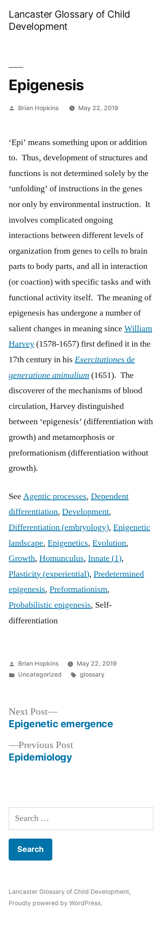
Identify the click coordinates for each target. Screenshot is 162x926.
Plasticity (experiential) (49, 573)
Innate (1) (105, 558)
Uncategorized (40, 674)
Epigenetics (68, 542)
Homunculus (61, 558)
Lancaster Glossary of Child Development (69, 891)
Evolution (109, 542)
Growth (22, 558)
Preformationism (78, 589)
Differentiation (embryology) (59, 527)
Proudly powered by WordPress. (55, 903)
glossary (92, 674)
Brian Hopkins (38, 108)
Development (85, 511)
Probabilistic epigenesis (50, 604)
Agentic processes (55, 496)
